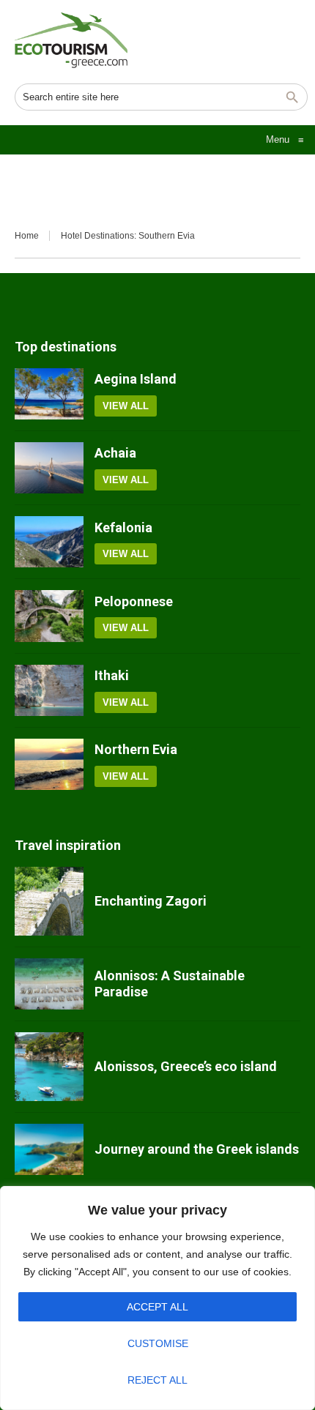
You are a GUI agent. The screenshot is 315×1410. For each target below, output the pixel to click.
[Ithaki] (49, 690)
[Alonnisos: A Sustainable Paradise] (49, 984)
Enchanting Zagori (150, 901)
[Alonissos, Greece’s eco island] (49, 1066)
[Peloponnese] (49, 615)
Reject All (157, 1380)
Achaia (115, 452)
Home (27, 236)
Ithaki (111, 675)
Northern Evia (135, 749)
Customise (157, 1343)
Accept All (157, 1307)
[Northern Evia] (49, 764)
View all (126, 405)
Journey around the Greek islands (196, 1149)
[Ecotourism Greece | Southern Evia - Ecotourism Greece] (71, 40)
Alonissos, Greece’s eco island (185, 1066)
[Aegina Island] (49, 393)
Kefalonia (123, 527)
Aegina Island (135, 379)
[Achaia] (49, 467)
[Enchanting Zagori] (49, 901)
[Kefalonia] (49, 541)
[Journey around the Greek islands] (49, 1149)
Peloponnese (133, 601)
